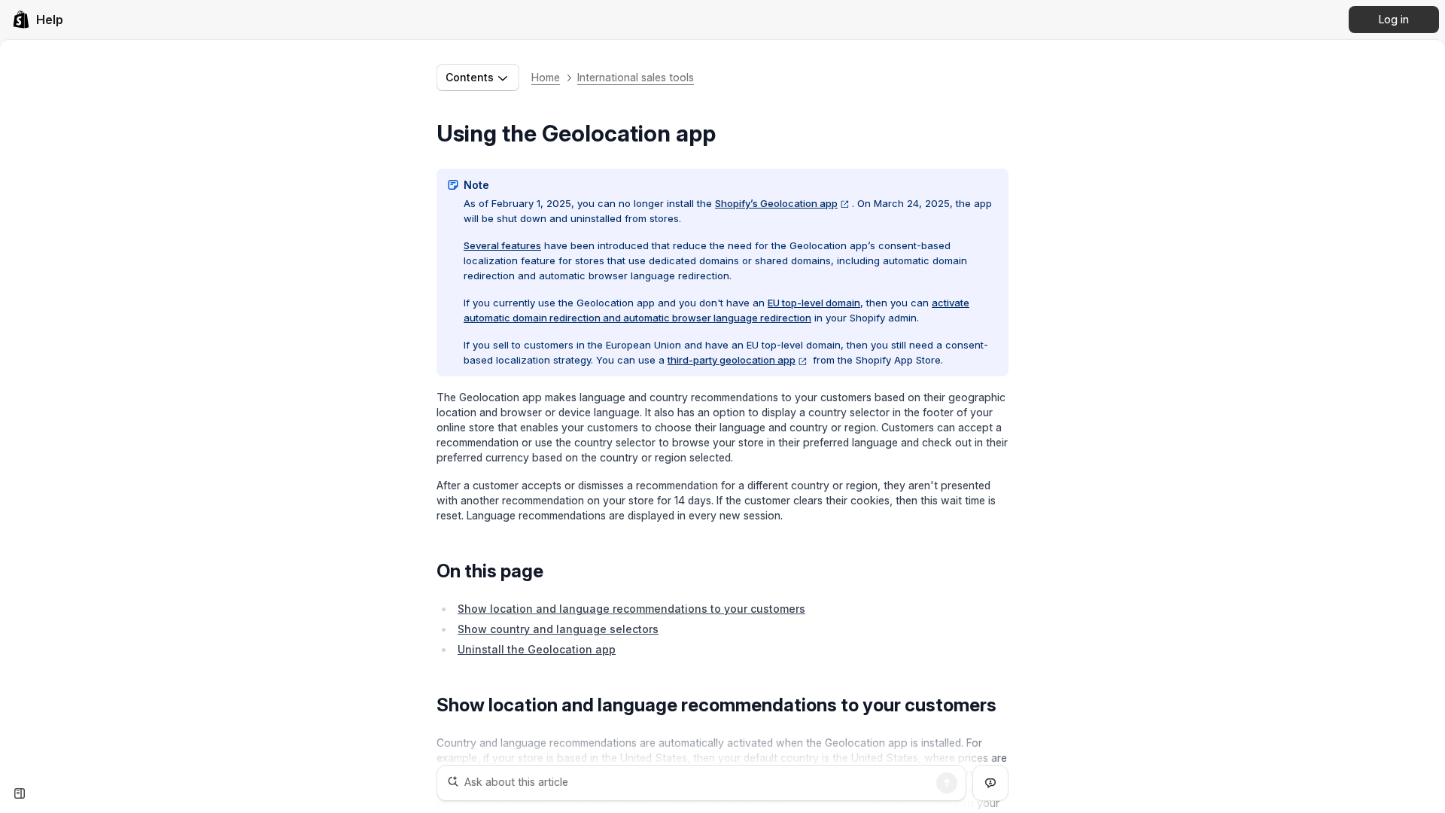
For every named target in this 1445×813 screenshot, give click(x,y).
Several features (502, 245)
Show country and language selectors (558, 629)
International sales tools (635, 77)
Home (545, 77)
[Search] (946, 782)
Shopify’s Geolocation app (776, 203)
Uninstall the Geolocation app (537, 649)
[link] (37, 20)
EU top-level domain (814, 303)
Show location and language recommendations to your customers (631, 608)
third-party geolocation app (732, 360)
